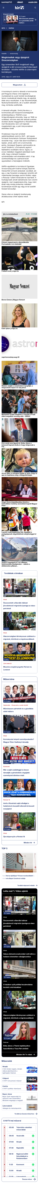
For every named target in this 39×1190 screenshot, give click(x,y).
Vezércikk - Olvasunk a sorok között (15, 705)
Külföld (11, 28)
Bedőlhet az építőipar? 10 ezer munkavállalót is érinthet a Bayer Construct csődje (18, 877)
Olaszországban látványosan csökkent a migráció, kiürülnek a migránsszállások (19, 637)
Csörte (5, 1086)
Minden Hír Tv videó (24, 1054)
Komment (6, 766)
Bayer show (7, 1094)
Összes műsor (27, 1179)
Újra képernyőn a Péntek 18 (14, 837)
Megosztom (17, 85)
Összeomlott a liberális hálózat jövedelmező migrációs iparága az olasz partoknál (19, 605)
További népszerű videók (26, 885)
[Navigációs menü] (4, 8)
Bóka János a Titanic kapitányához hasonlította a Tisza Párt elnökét (16, 1047)
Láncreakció (7, 663)
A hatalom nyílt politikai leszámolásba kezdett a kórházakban (17, 986)
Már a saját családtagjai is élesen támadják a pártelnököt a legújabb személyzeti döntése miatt (16, 772)
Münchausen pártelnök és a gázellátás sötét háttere (27, 21)
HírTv (3, 28)
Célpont (5, 1078)
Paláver (5, 1042)
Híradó (5, 1067)
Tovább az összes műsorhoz (24, 1114)
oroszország (14, 53)
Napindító (20, 1148)
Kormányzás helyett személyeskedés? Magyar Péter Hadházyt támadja (18, 740)
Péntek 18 (6, 800)
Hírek (5, 599)
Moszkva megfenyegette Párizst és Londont (17, 668)
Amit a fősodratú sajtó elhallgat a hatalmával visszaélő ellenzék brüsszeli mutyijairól (18, 806)
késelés (4, 53)
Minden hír (28, 843)
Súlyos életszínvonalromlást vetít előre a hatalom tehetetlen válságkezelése (19, 955)
